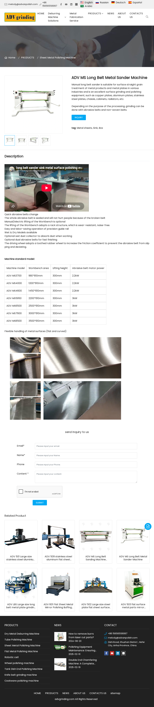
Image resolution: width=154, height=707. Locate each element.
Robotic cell (11, 657)
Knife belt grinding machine (21, 675)
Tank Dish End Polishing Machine (23, 669)
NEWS (110, 13)
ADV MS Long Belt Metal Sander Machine (133, 558)
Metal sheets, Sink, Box (90, 128)
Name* (21, 455)
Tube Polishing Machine (18, 639)
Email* (20, 446)
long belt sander (90, 84)
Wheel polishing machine (19, 663)
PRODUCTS (94, 13)
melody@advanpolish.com (23, 4)
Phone (20, 464)
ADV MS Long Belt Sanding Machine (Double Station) (95, 558)
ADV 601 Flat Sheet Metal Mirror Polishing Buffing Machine (58, 606)
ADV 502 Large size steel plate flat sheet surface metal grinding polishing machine (95, 606)
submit (40, 502)
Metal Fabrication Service (76, 17)
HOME (40, 13)
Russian (104, 2)
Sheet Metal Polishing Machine (58, 57)
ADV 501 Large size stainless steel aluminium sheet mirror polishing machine (21, 558)
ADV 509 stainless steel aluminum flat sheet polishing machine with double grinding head (58, 558)
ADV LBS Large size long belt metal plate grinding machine (21, 606)
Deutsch (121, 2)
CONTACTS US (136, 15)
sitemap (115, 693)
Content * (23, 473)
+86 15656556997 (49, 4)
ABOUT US (122, 15)
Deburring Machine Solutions (54, 17)
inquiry (79, 117)
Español (137, 2)
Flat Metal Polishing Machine (21, 651)
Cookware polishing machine (22, 680)
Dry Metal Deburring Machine (22, 633)
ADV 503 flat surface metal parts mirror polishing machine (133, 606)
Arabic (88, 6)
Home (11, 57)
